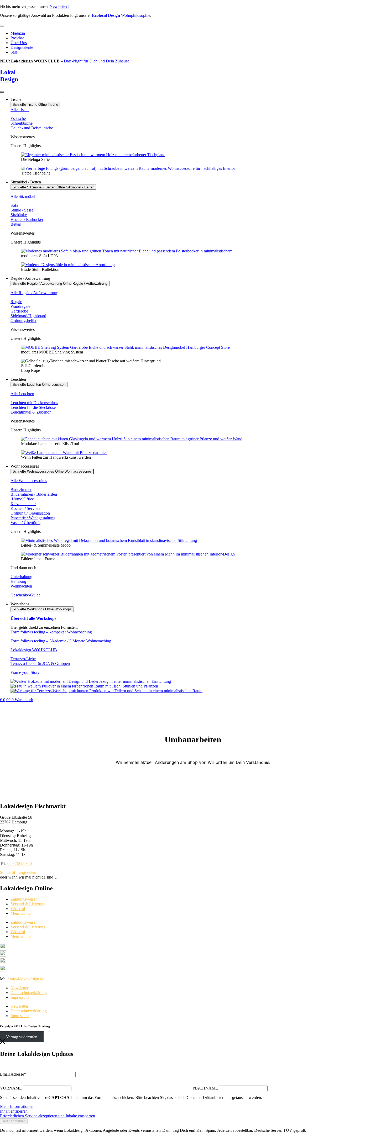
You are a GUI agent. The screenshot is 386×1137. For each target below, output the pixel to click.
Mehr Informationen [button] (16, 1106)
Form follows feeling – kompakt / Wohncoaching (51, 632)
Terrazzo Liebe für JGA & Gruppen (40, 663)
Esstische (18, 118)
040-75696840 (19, 863)
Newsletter (19, 988)
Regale (16, 301)
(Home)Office (22, 499)
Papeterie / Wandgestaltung (33, 518)
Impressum (20, 997)
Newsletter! (59, 6)
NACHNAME (205, 1088)
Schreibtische (22, 123)
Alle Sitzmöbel (23, 196)
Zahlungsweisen (24, 899)
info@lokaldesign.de (27, 979)
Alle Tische (20, 109)
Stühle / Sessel (22, 210)
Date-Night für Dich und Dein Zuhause (96, 61)
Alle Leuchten (22, 394)
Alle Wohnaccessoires (29, 480)
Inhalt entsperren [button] (14, 1111)
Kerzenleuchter (23, 503)
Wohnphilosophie (121, 15)
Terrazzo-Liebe (23, 659)
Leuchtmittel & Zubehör (31, 412)
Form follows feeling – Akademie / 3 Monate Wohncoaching (61, 641)
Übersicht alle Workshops (34, 618)
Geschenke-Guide (25, 595)
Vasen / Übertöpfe (25, 522)
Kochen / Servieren (27, 508)
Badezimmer (21, 489)
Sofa (14, 205)
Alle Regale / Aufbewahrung (34, 292)
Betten (16, 224)
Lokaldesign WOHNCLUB (34, 650)
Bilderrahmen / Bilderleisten (34, 494)
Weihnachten (21, 586)
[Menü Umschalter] (2, 26)
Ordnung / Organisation (30, 513)
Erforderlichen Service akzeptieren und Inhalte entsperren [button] (47, 1116)
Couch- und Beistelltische (32, 128)
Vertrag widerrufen (21, 1036)
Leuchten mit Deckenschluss (34, 402)
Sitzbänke (19, 215)
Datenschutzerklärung (29, 992)
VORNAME (11, 1088)
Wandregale (20, 306)
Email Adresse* (13, 1074)
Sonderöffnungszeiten (18, 872)
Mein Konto (21, 913)
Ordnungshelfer (23, 320)
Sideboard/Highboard (28, 316)
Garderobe (19, 311)
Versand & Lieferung (28, 904)
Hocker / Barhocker (27, 219)
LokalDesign (9, 76)
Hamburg (18, 581)
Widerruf (18, 908)
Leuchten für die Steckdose (33, 407)
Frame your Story (25, 672)
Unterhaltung (21, 576)
